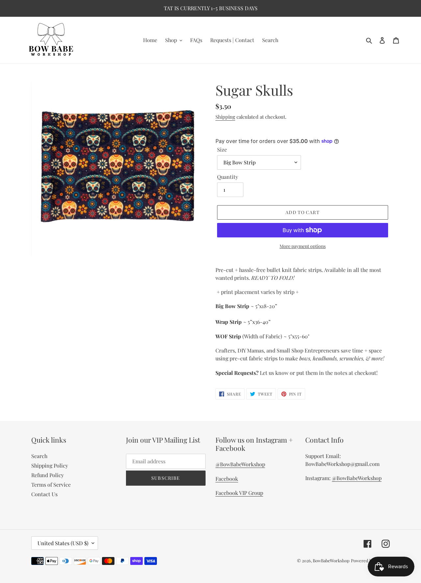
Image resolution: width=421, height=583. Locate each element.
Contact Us (44, 494)
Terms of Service (51, 484)
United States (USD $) (62, 543)
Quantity (227, 176)
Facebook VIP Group (239, 492)
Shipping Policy (49, 465)
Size (222, 149)
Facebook (226, 478)
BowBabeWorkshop (331, 560)
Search (39, 455)
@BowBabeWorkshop (240, 464)
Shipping (225, 116)
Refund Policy (47, 475)
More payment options (303, 246)
